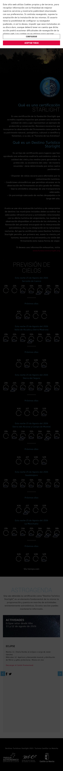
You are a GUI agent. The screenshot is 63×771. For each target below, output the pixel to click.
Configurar (31, 36)
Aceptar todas (31, 43)
